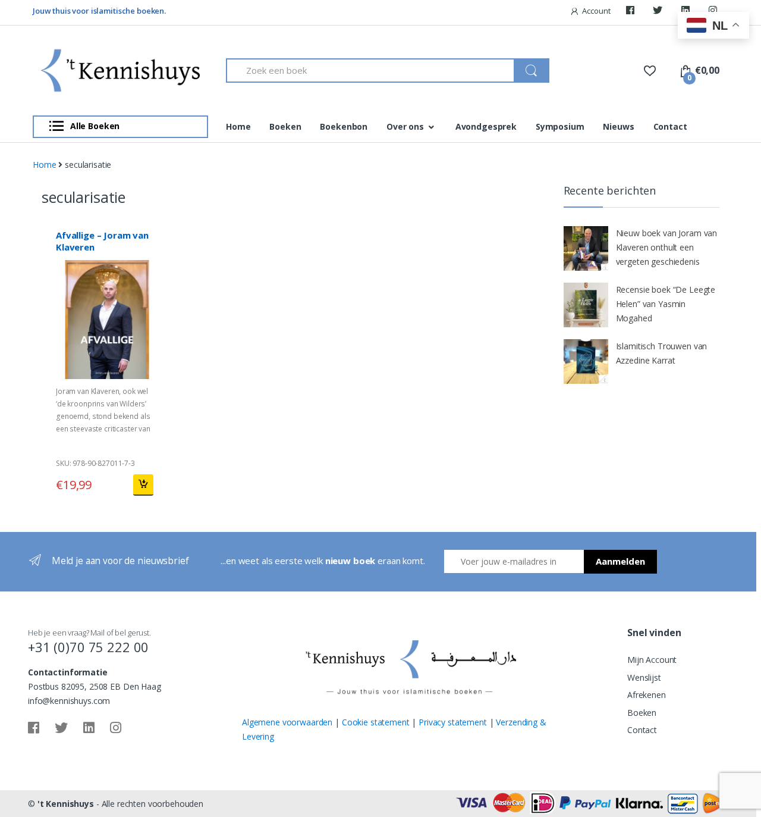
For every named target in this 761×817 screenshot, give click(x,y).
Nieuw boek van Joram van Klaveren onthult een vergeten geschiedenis (667, 247)
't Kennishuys (65, 803)
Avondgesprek (486, 126)
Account (596, 10)
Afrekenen (646, 694)
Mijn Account (652, 659)
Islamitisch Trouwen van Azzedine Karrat (661, 353)
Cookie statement (376, 722)
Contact (670, 126)
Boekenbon (343, 126)
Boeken (285, 126)
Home (238, 126)
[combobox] (370, 70)
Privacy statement (453, 722)
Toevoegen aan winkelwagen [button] (142, 485)
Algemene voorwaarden (287, 722)
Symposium (560, 126)
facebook (632, 13)
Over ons (405, 126)
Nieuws (618, 126)
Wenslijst (644, 677)
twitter (659, 13)
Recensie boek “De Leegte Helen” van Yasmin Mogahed (666, 304)
